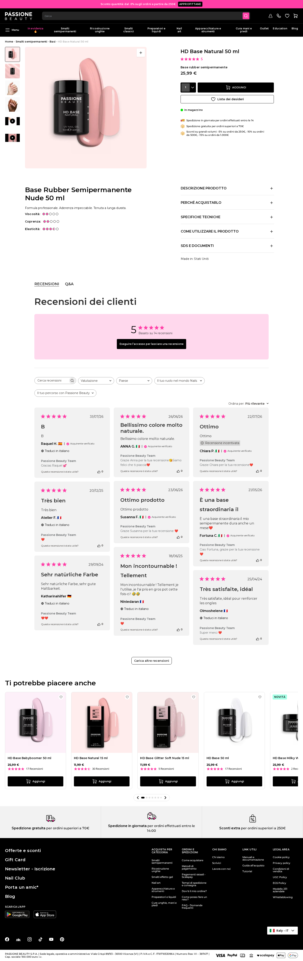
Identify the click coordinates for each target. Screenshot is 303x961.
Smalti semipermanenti (65, 30)
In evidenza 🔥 (35, 30)
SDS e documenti (197, 246)
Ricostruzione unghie (100, 30)
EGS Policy (279, 883)
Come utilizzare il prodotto (210, 231)
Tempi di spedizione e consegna (194, 884)
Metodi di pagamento (189, 867)
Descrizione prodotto (204, 188)
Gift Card (15, 859)
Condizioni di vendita (281, 870)
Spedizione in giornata (127, 826)
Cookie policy (281, 857)
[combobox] (146, 16)
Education (280, 28)
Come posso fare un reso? (194, 898)
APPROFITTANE (190, 4)
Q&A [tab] (69, 284)
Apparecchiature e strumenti (208, 30)
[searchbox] (51, 380)
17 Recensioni (34, 769)
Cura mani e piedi (244, 30)
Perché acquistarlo (201, 203)
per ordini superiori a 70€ (67, 828)
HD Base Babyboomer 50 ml (29, 758)
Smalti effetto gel (162, 877)
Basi (52, 41)
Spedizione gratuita (28, 828)
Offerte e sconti (23, 850)
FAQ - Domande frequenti (192, 906)
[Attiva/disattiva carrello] (295, 15)
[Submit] (246, 16)
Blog (295, 28)
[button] (137, 797)
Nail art (179, 30)
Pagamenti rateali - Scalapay (194, 875)
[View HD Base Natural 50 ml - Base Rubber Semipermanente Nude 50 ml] (12, 54)
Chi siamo (218, 857)
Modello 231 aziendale (280, 890)
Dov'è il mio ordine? (194, 891)
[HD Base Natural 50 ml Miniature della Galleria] (12, 96)
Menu (15, 29)
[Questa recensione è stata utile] (98, 471)
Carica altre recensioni (151, 661)
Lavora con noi (221, 869)
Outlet (264, 28)
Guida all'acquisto (253, 865)
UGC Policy (280, 877)
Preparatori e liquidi (156, 30)
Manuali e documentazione (253, 858)
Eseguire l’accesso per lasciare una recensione (151, 343)
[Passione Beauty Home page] (18, 16)
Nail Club (15, 878)
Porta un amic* (21, 887)
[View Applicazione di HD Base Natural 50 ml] (12, 121)
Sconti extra (229, 828)
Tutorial (247, 871)
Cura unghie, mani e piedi (164, 904)
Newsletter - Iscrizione (30, 868)
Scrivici (216, 863)
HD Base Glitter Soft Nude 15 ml (164, 758)
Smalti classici (128, 30)
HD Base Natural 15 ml (91, 758)
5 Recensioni (166, 769)
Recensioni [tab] (46, 284)
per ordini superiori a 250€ (263, 828)
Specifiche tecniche (200, 217)
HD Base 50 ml (218, 758)
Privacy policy (281, 863)
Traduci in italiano (57, 451)
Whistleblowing (283, 897)
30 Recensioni (100, 769)
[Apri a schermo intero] (141, 53)
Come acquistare (192, 860)
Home (9, 41)
